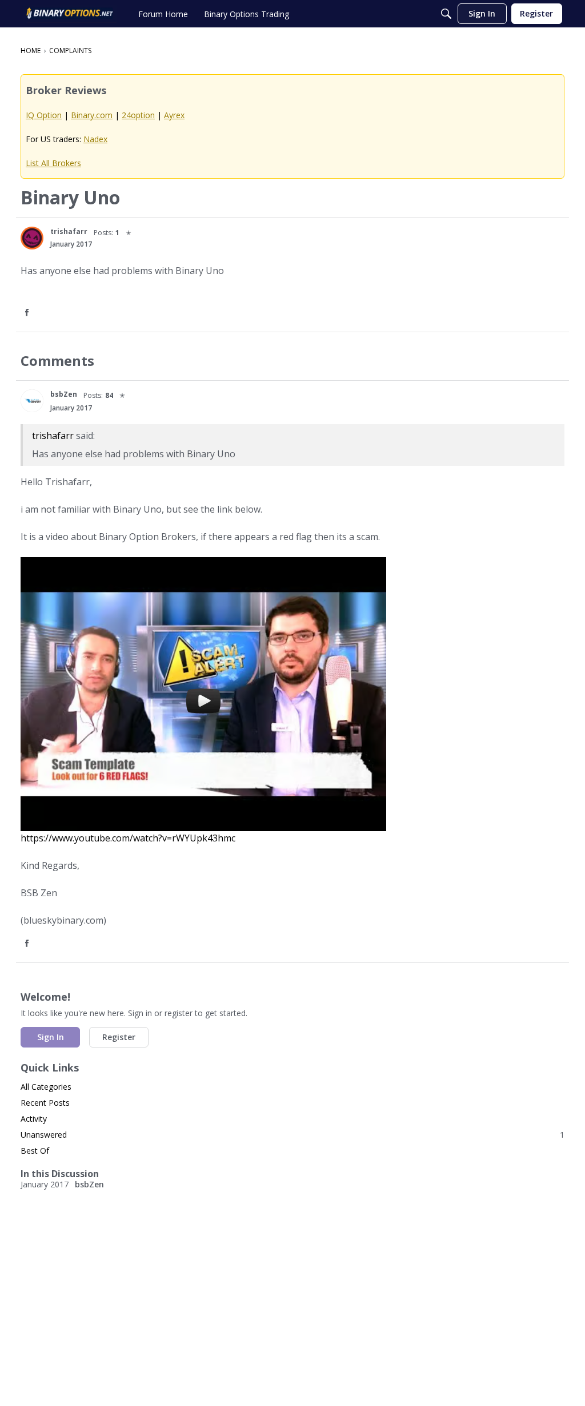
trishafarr (53, 435)
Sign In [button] (50, 1037)
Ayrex (174, 115)
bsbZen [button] (63, 394)
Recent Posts (45, 1102)
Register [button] (118, 1037)
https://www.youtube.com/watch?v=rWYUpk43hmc (128, 838)
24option (138, 115)
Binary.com (92, 115)
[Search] (446, 13)
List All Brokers (53, 163)
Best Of (35, 1150)
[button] (32, 238)
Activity (34, 1118)
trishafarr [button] (68, 231)
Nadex (95, 139)
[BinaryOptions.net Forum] (70, 14)
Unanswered (292, 1134)
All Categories (46, 1086)
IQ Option (44, 115)
